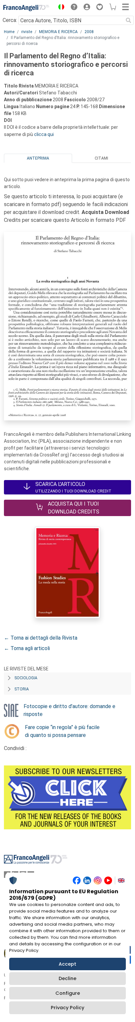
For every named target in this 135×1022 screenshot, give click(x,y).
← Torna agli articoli (27, 648)
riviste (26, 31)
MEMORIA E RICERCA (58, 31)
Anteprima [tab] (38, 158)
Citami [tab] (101, 158)
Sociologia (25, 678)
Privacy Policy (67, 1007)
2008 (89, 31)
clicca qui (44, 134)
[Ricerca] (128, 20)
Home (9, 31)
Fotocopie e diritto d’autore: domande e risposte (69, 710)
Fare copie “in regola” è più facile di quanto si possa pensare (62, 731)
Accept (67, 964)
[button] (60, 8)
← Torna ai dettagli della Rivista (40, 638)
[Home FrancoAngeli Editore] (26, 8)
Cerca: (10, 20)
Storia (21, 689)
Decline (67, 978)
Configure (67, 993)
